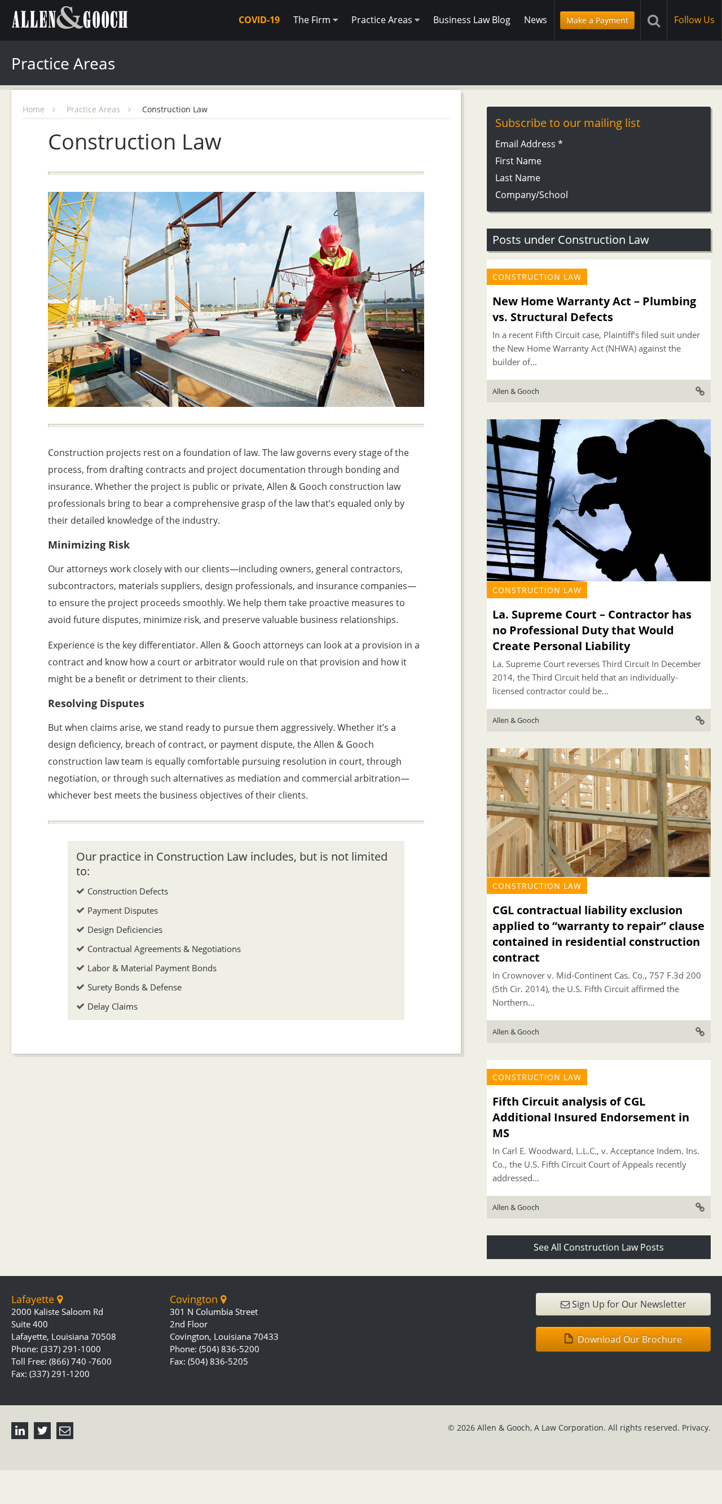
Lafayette (34, 1299)
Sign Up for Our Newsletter (628, 1304)
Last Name (517, 178)
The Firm (313, 20)
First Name (518, 161)
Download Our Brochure (628, 1339)
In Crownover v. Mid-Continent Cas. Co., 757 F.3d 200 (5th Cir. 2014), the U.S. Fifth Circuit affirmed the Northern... (596, 989)
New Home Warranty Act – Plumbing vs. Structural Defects (594, 309)
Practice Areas (383, 20)
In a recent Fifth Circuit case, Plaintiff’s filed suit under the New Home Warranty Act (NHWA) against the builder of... (596, 348)
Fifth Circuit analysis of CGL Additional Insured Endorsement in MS (590, 1117)
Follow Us (694, 20)
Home (35, 109)
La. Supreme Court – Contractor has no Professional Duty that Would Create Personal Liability (592, 630)
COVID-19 (259, 20)
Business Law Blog (471, 20)
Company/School (531, 194)
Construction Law (537, 276)
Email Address (529, 144)
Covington (195, 1299)
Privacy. (696, 1427)
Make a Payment (597, 20)
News (535, 20)
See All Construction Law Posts (599, 1247)
